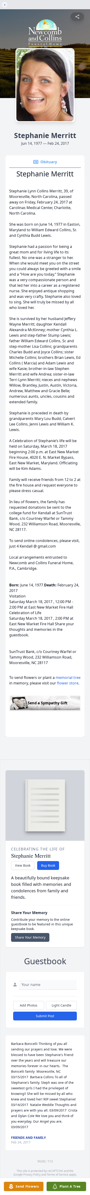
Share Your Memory (30, 937)
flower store (67, 683)
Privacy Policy (32, 1175)
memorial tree (68, 677)
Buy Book (48, 865)
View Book (22, 865)
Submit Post (45, 1016)
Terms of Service (57, 1175)
